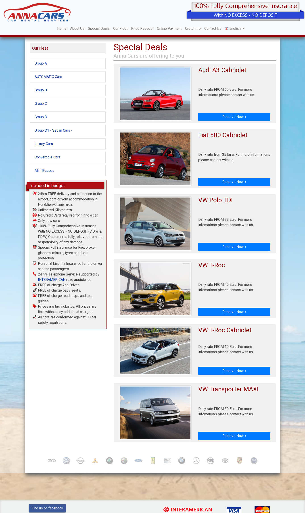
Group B (41, 90)
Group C (41, 103)
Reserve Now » (234, 117)
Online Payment (169, 28)
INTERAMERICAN (51, 280)
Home (62, 28)
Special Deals (99, 28)
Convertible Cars (48, 157)
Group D (41, 117)
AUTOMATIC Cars (48, 77)
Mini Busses (44, 170)
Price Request (142, 28)
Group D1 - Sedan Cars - (53, 130)
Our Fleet (120, 28)
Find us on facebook (47, 508)
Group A (41, 63)
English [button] (235, 28)
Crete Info (193, 28)
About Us (77, 28)
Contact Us (212, 28)
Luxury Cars (44, 144)
